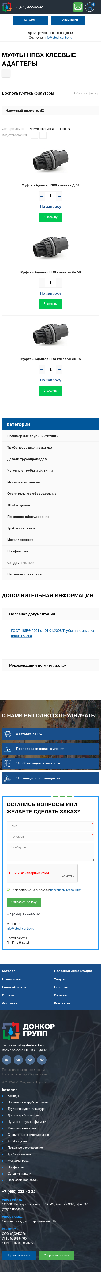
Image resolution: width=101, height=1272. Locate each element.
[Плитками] (34, 135)
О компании (70, 19)
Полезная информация (73, 971)
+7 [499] (28, 7)
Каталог (29, 19)
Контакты (62, 1003)
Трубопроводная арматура (29, 447)
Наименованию (40, 129)
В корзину (50, 217)
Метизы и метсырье (24, 482)
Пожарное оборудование (28, 516)
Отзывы (61, 995)
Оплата (8, 995)
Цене (63, 129)
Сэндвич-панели (21, 563)
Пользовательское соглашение (24, 1069)
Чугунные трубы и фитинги (30, 470)
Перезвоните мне (19, 1255)
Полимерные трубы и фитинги (32, 436)
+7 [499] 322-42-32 (18, 1191)
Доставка (9, 1003)
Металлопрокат (20, 540)
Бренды (13, 1096)
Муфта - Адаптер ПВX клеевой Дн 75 (50, 359)
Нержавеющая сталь (24, 574)
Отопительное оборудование (32, 493)
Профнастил (17, 551)
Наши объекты (14, 987)
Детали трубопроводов (27, 459)
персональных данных (65, 890)
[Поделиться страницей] (6, 73)
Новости (61, 987)
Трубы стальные (21, 528)
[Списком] (43, 135)
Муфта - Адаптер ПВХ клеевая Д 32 (50, 185)
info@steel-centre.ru (58, 37)
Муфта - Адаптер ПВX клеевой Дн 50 (50, 272)
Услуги (59, 979)
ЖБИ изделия (18, 505)
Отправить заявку (78, 7)
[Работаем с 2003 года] (7, 7)
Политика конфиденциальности (24, 1074)
